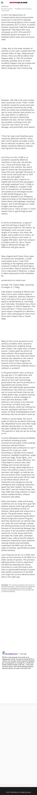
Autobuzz (4, 6)
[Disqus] (18, 621)
